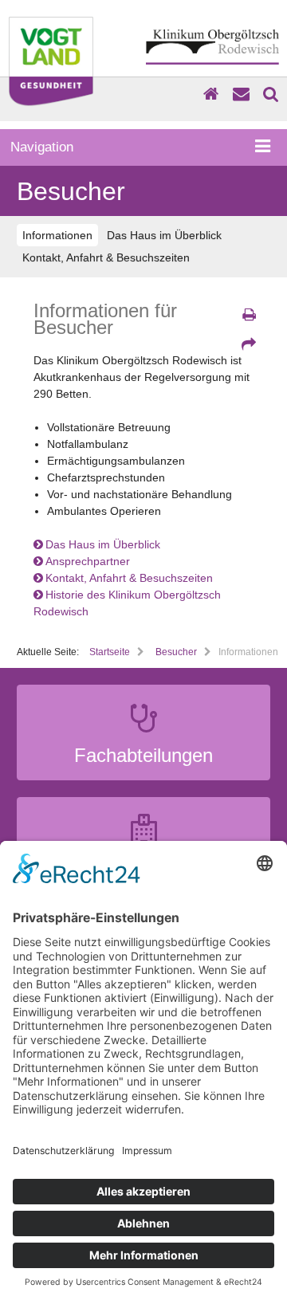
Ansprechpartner (87, 561)
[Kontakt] (241, 93)
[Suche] (271, 93)
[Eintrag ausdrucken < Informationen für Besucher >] (248, 315)
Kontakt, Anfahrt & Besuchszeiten (106, 257)
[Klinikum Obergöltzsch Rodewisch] (212, 72)
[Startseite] (211, 93)
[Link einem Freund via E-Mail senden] (248, 344)
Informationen (57, 235)
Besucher (175, 652)
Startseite (109, 652)
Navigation (41, 147)
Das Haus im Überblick (164, 235)
